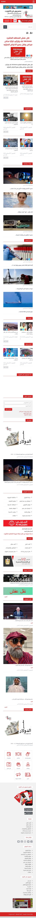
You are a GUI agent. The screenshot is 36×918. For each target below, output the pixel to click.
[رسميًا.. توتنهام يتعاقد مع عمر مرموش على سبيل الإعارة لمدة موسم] (10, 352)
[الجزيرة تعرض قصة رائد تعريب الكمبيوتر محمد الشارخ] (10, 117)
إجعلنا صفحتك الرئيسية (28, 914)
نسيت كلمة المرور (27, 413)
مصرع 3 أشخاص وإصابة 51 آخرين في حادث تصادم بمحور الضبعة (19, 482)
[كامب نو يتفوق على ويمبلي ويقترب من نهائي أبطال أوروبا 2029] (27, 352)
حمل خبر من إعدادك (26, 831)
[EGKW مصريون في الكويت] (19, 14)
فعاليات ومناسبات (27, 892)
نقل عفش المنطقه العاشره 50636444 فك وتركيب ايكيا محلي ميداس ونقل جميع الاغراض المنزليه (11, 89)
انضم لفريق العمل (27, 884)
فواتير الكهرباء (27, 856)
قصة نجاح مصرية (27, 870)
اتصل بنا (29, 886)
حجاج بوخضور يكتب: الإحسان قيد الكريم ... (24, 665)
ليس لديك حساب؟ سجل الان (25, 411)
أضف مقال (28, 825)
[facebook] (27, 55)
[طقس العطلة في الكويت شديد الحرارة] (27, 117)
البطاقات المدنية (27, 860)
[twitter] (29, 55)
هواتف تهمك (28, 864)
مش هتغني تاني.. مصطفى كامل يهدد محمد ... (27, 333)
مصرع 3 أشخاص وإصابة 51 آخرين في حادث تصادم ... (21, 188)
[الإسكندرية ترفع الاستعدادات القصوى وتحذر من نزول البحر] (10, 143)
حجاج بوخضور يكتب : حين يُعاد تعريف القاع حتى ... (22, 699)
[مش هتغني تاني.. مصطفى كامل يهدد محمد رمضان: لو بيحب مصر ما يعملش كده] (27, 326)
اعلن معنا (29, 890)
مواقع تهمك (28, 866)
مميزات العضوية (27, 415)
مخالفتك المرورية (27, 852)
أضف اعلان (28, 823)
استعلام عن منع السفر (26, 854)
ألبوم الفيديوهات (27, 894)
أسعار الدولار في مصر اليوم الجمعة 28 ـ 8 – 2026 (22, 454)
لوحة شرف (28, 888)
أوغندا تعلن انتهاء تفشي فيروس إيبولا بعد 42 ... (22, 265)
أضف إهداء (28, 827)
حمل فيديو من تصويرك (26, 833)
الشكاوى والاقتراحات (26, 829)
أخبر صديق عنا (12, 914)
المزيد (5, 597)
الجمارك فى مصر (27, 862)
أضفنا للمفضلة (19, 914)
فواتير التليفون (28, 858)
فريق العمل (28, 882)
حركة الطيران (28, 850)
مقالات (29, 872)
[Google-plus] (31, 55)
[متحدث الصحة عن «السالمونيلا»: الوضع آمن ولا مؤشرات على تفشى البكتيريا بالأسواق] (27, 143)
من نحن (29, 881)
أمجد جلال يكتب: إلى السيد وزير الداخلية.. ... (23, 620)
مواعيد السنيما (28, 868)
